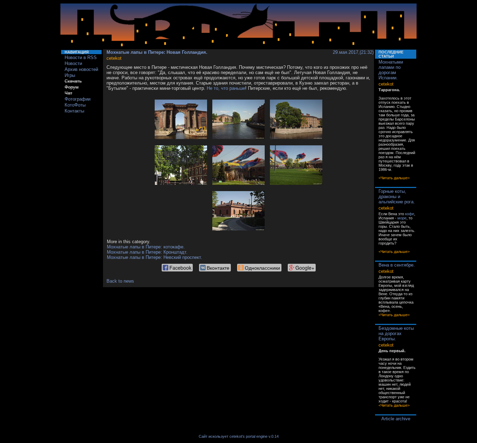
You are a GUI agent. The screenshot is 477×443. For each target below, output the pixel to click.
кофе (409, 214)
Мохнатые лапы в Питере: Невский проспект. (154, 257)
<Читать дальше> (394, 178)
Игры (70, 75)
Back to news (120, 281)
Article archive (395, 418)
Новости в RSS (81, 57)
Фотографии (77, 99)
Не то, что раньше (226, 88)
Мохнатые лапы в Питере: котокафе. (146, 246)
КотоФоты (75, 105)
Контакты (74, 111)
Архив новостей (81, 69)
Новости (73, 63)
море (401, 218)
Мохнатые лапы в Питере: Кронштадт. (147, 252)
